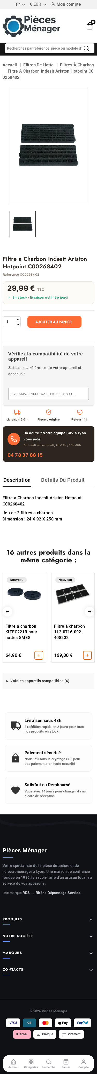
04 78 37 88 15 (25, 455)
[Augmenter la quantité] (18, 319)
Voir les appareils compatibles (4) (39, 681)
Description (17, 480)
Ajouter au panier (53, 322)
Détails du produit (63, 480)
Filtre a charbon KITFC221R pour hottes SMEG (21, 632)
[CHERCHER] (86, 48)
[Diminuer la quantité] (18, 324)
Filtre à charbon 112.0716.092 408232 (69, 632)
